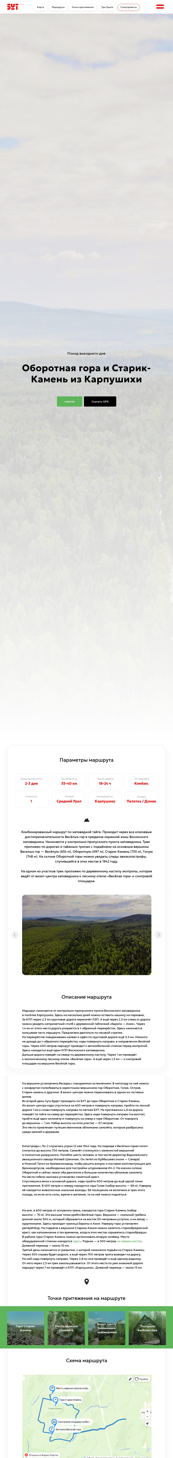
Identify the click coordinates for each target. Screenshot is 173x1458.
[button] (160, 6)
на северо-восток (129, 1241)
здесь (77, 1241)
